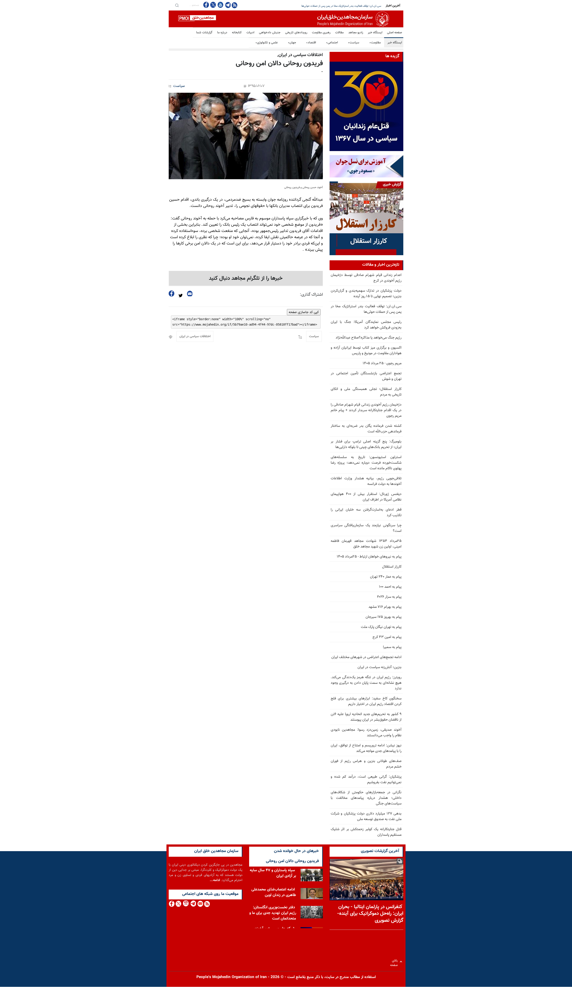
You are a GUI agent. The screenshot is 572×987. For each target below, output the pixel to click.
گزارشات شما (204, 32)
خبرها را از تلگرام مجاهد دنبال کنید (246, 278)
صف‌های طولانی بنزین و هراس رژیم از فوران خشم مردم (366, 764)
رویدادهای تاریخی (296, 32)
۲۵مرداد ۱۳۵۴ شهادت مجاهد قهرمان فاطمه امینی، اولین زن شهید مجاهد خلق (366, 543)
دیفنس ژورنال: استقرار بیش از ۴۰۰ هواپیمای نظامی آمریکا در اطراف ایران (366, 497)
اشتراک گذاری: (311, 295)
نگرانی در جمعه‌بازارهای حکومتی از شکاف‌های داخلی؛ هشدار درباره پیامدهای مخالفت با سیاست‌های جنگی (366, 798)
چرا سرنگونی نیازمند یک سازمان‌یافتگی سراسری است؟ (366, 528)
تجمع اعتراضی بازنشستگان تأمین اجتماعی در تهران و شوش (366, 376)
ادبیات (250, 32)
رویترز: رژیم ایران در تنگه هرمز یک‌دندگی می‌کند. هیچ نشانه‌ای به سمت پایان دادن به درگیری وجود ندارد (366, 683)
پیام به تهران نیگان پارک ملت (381, 627)
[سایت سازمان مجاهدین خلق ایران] (286, 19)
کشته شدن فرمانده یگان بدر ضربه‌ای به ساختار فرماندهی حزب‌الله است (366, 428)
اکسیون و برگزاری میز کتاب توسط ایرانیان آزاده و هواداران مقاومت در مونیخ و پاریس (366, 350)
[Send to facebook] (172, 293)
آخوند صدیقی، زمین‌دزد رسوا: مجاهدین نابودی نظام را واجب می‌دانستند (366, 732)
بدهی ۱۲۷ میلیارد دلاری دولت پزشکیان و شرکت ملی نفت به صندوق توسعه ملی (366, 816)
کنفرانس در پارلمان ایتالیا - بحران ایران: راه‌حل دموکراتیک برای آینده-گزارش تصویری (370, 914)
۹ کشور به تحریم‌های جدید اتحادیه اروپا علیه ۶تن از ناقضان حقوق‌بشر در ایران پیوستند (366, 717)
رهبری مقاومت (321, 32)
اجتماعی (332, 42)
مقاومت (375, 42)
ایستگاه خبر (375, 32)
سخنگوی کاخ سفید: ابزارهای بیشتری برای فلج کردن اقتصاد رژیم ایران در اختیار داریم (366, 701)
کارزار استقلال (392, 567)
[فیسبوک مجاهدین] (206, 5)
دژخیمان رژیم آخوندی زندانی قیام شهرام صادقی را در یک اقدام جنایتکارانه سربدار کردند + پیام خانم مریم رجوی (366, 410)
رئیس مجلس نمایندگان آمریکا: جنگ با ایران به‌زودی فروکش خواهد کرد (343, 6)
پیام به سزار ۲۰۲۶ (389, 597)
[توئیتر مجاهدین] (213, 5)
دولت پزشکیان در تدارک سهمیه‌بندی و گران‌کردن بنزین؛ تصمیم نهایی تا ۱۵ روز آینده (366, 293)
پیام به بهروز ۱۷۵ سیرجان (384, 617)
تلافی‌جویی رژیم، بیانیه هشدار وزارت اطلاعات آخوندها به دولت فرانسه (366, 481)
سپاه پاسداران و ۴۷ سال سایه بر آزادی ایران (273, 873)
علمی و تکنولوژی (266, 42)
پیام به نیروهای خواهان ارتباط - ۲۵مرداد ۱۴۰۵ (369, 557)
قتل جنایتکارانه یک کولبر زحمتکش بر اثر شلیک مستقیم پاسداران (366, 832)
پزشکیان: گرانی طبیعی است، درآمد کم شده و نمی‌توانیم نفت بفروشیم (366, 779)
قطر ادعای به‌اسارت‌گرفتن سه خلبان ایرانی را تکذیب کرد (366, 512)
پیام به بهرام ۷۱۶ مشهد (385, 607)
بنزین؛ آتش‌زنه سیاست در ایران (380, 667)
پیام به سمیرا (392, 647)
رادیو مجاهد (355, 32)
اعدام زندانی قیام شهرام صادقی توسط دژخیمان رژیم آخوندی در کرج (366, 278)
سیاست (353, 42)
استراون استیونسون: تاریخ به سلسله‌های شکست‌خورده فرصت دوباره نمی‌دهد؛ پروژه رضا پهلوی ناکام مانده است (366, 463)
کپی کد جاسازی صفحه (304, 312)
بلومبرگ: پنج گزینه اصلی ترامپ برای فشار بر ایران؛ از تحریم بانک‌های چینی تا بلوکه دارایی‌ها (366, 444)
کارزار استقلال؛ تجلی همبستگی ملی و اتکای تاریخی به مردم (366, 392)
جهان (292, 42)
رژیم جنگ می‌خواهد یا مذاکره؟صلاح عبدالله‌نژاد (369, 338)
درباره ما (222, 32)
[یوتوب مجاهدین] (220, 5)
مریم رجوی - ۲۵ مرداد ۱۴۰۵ (382, 363)
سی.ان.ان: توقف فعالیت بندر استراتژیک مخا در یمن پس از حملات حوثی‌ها (366, 309)
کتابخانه (237, 32)
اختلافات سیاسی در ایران (194, 336)
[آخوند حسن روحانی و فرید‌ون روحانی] (246, 136)
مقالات (339, 32)
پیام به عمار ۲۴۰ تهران (386, 577)
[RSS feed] (234, 5)
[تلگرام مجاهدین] (227, 5)
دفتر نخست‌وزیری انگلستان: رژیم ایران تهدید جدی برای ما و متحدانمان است (272, 913)
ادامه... (215, 880)
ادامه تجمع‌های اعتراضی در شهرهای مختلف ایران (366, 657)
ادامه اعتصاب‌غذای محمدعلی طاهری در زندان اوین (273, 892)
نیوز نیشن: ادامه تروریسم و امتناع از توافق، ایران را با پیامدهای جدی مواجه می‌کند (366, 748)
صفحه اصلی (394, 32)
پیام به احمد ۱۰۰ (390, 587)
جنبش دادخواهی (269, 32)
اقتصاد (311, 42)
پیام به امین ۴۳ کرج (387, 637)
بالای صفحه (395, 961)
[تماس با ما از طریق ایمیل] (200, 904)
